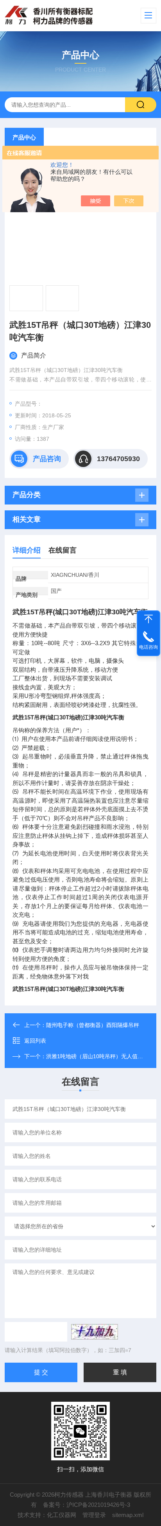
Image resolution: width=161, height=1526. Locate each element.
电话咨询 (148, 647)
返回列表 (35, 1041)
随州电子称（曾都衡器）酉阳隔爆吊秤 (92, 1025)
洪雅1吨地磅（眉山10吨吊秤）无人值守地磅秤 (102, 1056)
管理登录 (94, 1515)
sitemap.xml (127, 1515)
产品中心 (24, 137)
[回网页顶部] (148, 619)
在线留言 (62, 550)
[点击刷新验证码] (94, 1332)
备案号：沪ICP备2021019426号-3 (86, 1504)
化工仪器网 (61, 1515)
